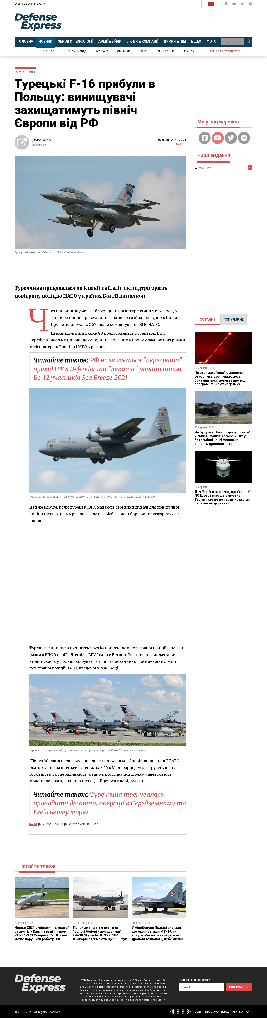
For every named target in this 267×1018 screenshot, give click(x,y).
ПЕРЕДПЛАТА (229, 1011)
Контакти (190, 51)
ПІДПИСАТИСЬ (239, 987)
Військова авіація (77, 824)
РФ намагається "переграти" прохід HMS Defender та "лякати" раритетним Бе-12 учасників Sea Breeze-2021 (107, 369)
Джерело (41, 140)
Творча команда (74, 51)
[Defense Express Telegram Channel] (250, 4)
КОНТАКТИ (245, 1011)
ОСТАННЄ (208, 319)
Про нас (48, 51)
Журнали (102, 51)
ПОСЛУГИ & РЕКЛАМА (206, 1011)
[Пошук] (248, 41)
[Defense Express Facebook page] (226, 4)
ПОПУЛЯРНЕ (233, 319)
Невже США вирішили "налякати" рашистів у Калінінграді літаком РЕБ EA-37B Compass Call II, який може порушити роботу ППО (42, 933)
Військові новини (51, 824)
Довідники (122, 51)
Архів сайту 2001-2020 (224, 51)
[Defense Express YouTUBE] (234, 4)
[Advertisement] (168, 22)
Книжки (142, 51)
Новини (31, 72)
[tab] (208, 319)
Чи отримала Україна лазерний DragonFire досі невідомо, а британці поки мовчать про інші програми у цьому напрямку (220, 378)
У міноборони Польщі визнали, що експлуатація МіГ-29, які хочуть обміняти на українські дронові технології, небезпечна (158, 933)
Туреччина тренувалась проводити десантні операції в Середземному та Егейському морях (109, 803)
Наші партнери (165, 51)
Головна (19, 72)
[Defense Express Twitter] (242, 4)
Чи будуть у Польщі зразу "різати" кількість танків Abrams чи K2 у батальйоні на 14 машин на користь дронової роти (222, 438)
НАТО (95, 824)
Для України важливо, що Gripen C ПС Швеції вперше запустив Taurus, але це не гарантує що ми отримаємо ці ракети (223, 497)
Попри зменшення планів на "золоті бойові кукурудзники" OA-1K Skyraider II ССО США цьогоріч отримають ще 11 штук (100, 933)
